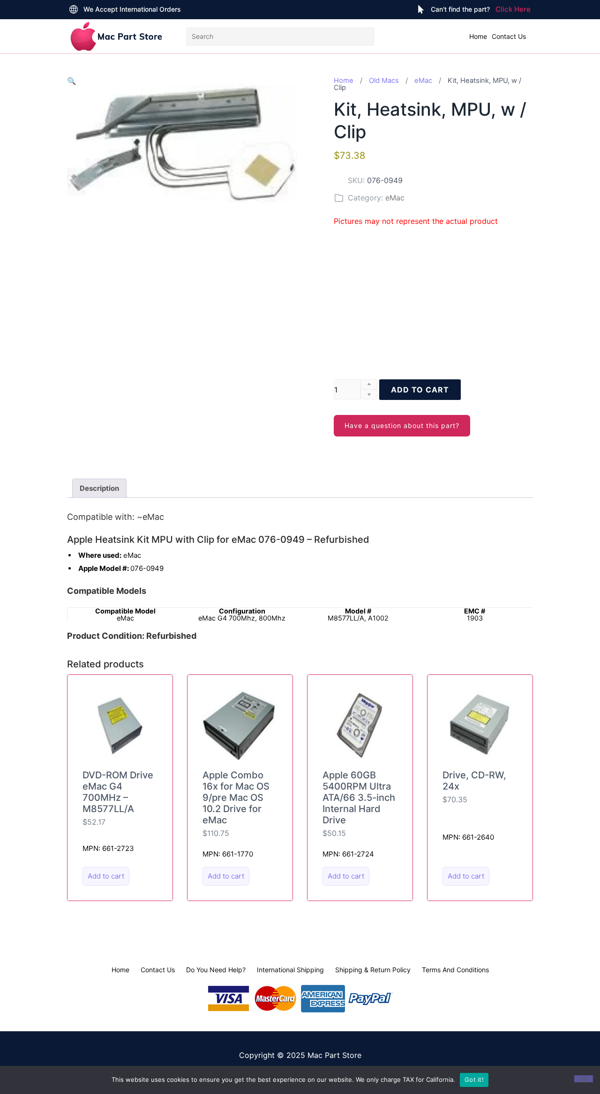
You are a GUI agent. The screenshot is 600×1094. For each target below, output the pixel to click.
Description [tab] (99, 488)
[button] (71, 81)
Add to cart (420, 389)
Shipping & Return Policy (373, 970)
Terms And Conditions (455, 970)
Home (478, 36)
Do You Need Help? (216, 970)
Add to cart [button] (106, 876)
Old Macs (384, 80)
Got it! (474, 1079)
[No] (583, 1078)
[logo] (116, 36)
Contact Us (509, 36)
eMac (423, 80)
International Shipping (290, 970)
